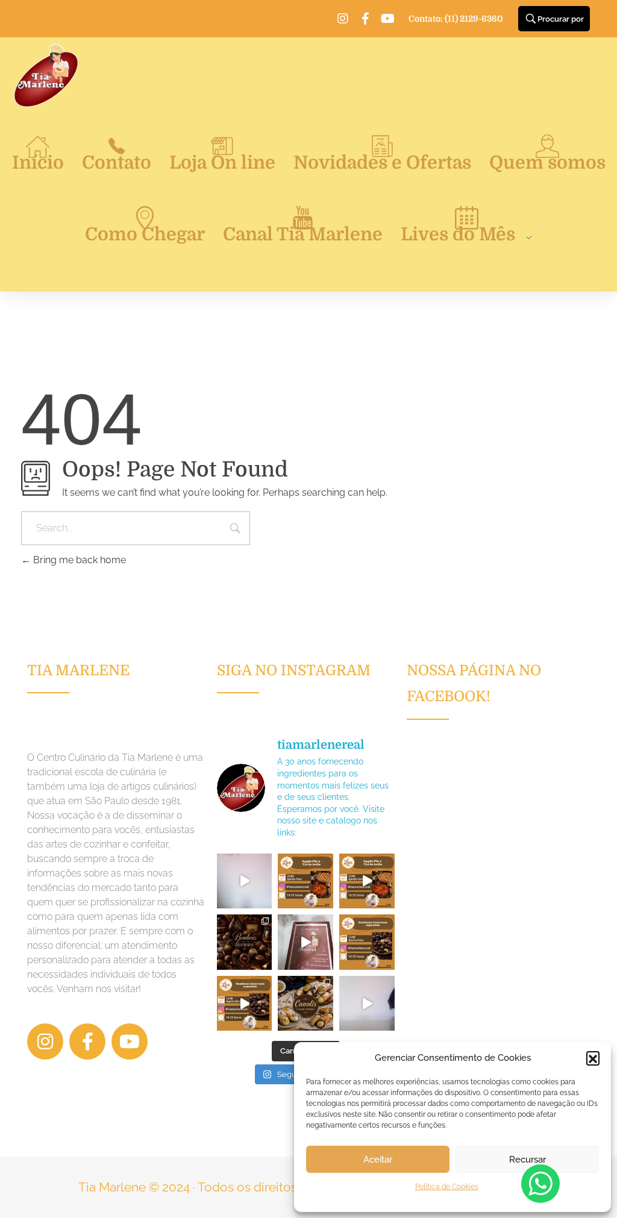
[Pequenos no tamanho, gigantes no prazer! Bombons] (244, 942)
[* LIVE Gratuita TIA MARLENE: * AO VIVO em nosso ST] (305, 881)
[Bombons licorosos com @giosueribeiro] (305, 942)
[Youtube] (387, 19)
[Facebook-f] (365, 19)
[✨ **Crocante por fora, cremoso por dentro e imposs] (305, 1003)
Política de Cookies (446, 1186)
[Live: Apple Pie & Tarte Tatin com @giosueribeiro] (244, 881)
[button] (593, 1058)
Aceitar (377, 1159)
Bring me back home (78, 560)
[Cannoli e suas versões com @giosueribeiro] (367, 1003)
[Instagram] (343, 19)
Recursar (527, 1159)
